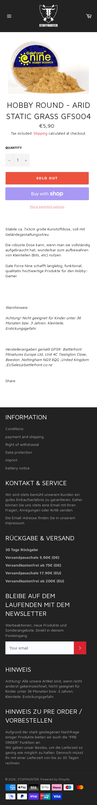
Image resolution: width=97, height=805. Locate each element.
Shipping (40, 133)
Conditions (14, 428)
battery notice (17, 468)
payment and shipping (24, 436)
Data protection (18, 452)
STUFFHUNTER (28, 779)
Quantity (13, 148)
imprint (11, 460)
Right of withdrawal (22, 444)
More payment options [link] (47, 206)
